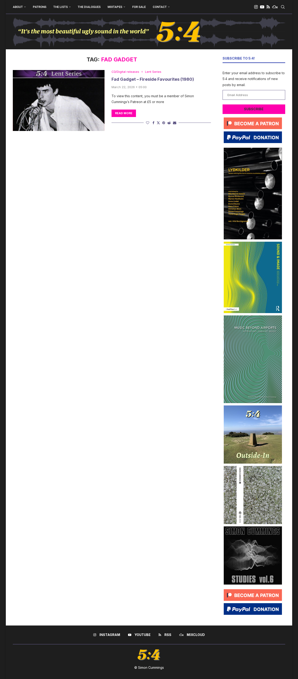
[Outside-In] (253, 407)
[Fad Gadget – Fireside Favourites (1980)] (59, 100)
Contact (160, 7)
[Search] (283, 7)
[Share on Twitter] (158, 123)
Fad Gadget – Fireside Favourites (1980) (153, 79)
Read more (123, 113)
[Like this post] (147, 123)
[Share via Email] (174, 123)
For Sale (139, 7)
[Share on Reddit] (169, 123)
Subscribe (254, 109)
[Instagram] (256, 7)
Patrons (39, 7)
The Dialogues (89, 7)
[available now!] (253, 243)
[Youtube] (262, 7)
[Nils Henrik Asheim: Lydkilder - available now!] (253, 149)
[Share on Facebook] (153, 123)
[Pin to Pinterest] (163, 123)
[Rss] (268, 7)
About (18, 7)
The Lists (60, 7)
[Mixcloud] (275, 7)
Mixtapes (115, 7)
